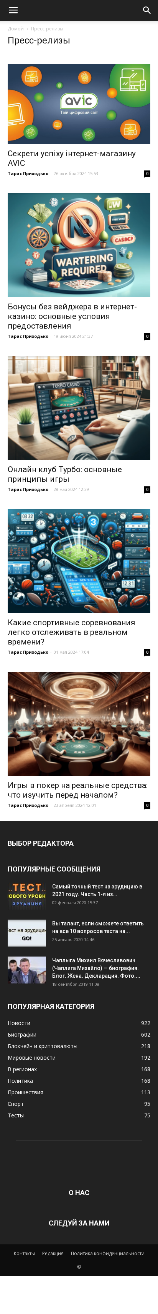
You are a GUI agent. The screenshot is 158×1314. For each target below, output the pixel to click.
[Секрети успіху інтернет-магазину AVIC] (79, 104)
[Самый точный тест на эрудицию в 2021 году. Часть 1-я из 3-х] (27, 896)
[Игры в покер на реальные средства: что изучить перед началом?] (79, 724)
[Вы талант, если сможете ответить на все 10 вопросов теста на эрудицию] (27, 933)
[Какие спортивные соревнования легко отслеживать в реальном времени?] (79, 561)
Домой (16, 28)
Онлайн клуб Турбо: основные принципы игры (65, 474)
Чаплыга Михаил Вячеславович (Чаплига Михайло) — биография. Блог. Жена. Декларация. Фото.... (96, 968)
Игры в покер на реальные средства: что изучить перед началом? (78, 790)
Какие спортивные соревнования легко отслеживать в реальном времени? (71, 632)
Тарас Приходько (28, 173)
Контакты (24, 1253)
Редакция (53, 1253)
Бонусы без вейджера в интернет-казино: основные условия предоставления (72, 316)
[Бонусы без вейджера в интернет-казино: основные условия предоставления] (79, 245)
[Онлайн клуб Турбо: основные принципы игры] (79, 408)
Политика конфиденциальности (108, 1253)
